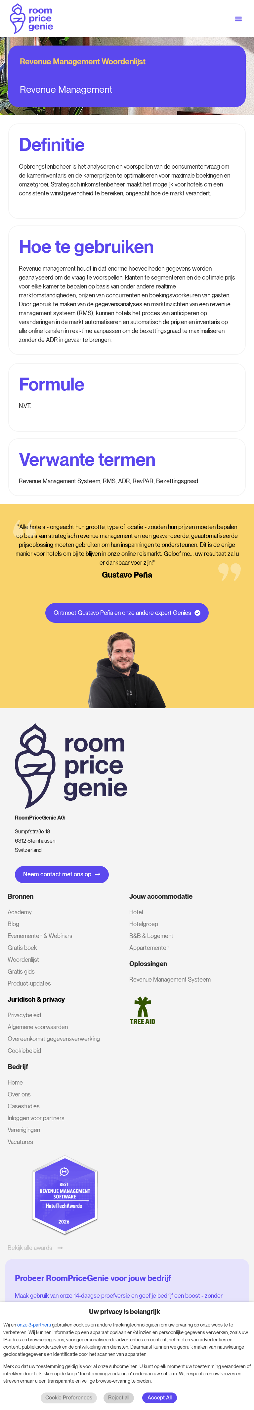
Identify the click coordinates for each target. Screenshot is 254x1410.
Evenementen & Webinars (40, 935)
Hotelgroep (143, 924)
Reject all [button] (118, 1397)
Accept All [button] (160, 1397)
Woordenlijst (23, 959)
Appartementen (149, 947)
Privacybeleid (24, 1015)
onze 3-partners (34, 1325)
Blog (13, 924)
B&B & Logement (151, 935)
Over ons (19, 1094)
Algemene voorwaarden (38, 1027)
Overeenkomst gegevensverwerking (54, 1038)
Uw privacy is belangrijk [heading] (124, 1312)
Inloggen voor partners (36, 1118)
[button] (238, 18)
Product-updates (29, 983)
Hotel (136, 912)
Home (15, 1082)
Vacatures (20, 1141)
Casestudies (24, 1106)
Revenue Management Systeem (170, 979)
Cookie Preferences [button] (68, 1397)
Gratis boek (22, 947)
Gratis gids (21, 971)
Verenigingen (24, 1129)
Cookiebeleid (24, 1050)
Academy (20, 912)
